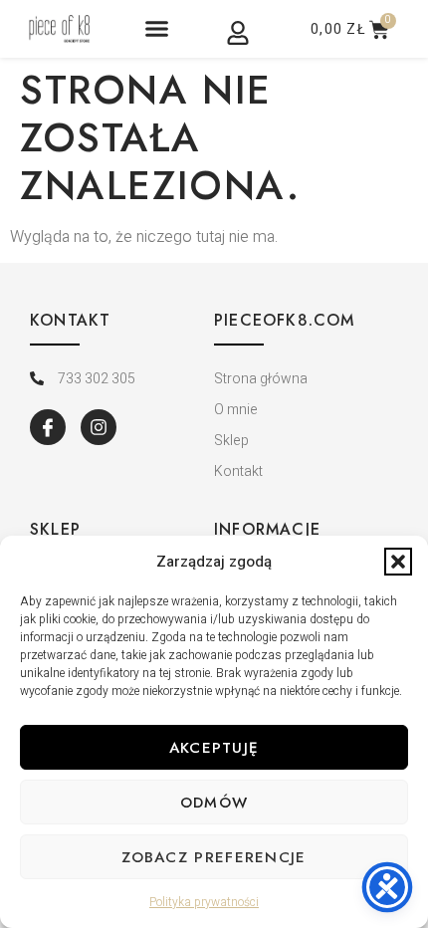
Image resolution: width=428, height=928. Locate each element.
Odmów (214, 802)
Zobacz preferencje (213, 857)
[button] (398, 562)
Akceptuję (214, 748)
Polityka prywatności (204, 902)
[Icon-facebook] (48, 427)
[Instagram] (98, 427)
